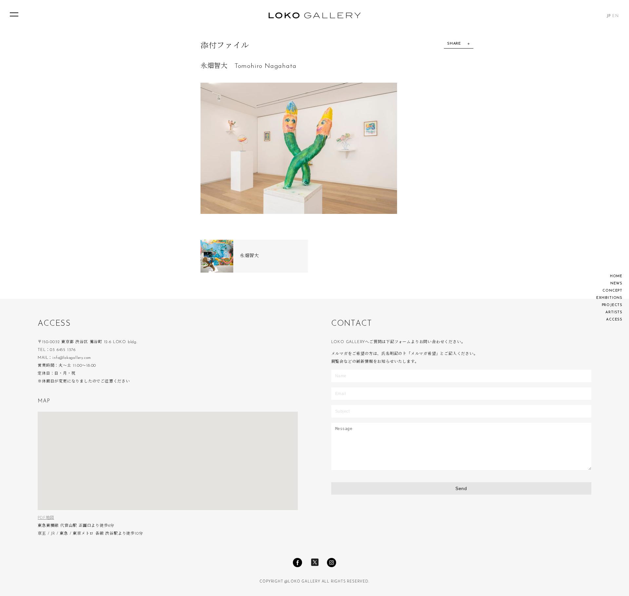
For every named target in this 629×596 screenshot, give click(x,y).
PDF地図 (46, 518)
